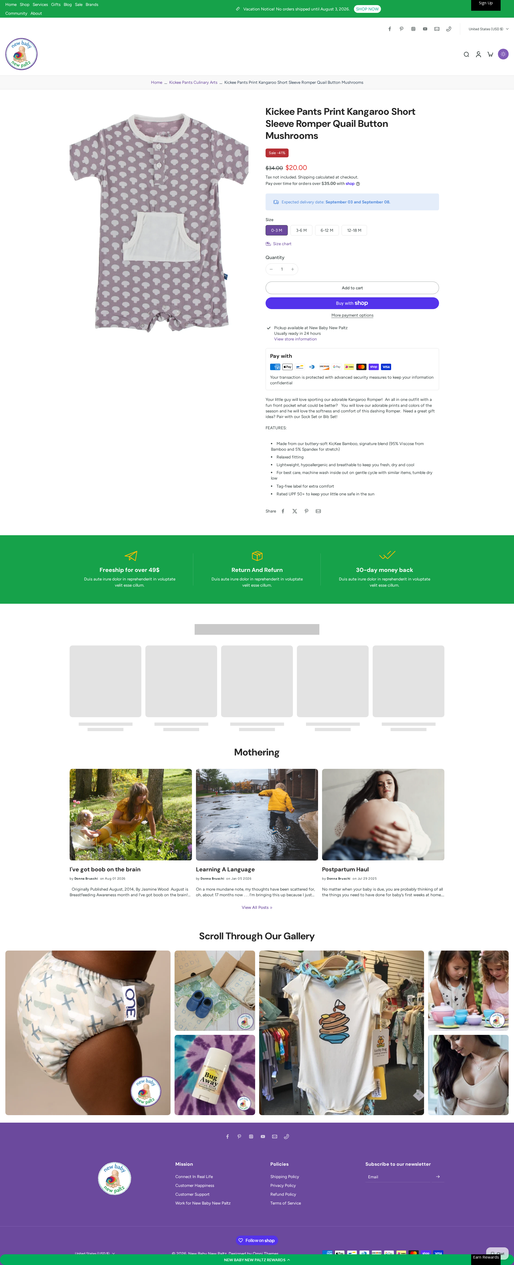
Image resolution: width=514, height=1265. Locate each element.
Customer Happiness (194, 1185)
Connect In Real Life (194, 1176)
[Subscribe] (438, 1177)
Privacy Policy (283, 1185)
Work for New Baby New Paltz (203, 1203)
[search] (466, 54)
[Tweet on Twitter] (295, 511)
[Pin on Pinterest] (306, 511)
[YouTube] (425, 29)
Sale (78, 4)
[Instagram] (413, 29)
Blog (68, 4)
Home (11, 4)
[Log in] (478, 54)
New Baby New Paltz (207, 1253)
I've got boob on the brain (105, 869)
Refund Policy (283, 1194)
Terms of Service (285, 1203)
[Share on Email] (318, 511)
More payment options (352, 315)
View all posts (255, 907)
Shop (24, 4)
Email (373, 1176)
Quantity (275, 257)
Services (40, 4)
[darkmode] (503, 54)
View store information (295, 338)
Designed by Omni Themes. (254, 1253)
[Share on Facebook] (283, 511)
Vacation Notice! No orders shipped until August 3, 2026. (297, 9)
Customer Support (192, 1194)
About (36, 13)
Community (16, 13)
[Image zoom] (159, 224)
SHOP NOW (367, 9)
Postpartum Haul (345, 869)
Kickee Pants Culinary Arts (193, 82)
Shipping (307, 177)
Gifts (56, 4)
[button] (257, 1259)
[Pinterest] (401, 29)
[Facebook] (390, 29)
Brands (92, 4)
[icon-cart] (490, 54)
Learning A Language (225, 869)
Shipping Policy (284, 1176)
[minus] (271, 269)
